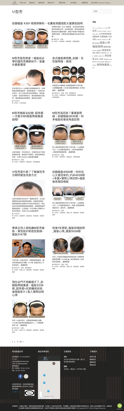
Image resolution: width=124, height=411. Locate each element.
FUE (103, 28)
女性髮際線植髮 (71, 95)
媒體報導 (95, 37)
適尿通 (110, 59)
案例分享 (51, 3)
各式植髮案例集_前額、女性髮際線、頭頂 (68, 60)
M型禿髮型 (22, 103)
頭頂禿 (102, 61)
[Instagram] (26, 376)
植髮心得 (69, 213)
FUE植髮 (106, 28)
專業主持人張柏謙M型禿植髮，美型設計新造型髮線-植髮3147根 (28, 231)
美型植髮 (35, 270)
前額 (61, 39)
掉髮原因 (104, 39)
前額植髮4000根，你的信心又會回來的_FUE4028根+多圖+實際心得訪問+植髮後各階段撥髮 (68, 176)
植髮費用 (99, 50)
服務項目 (41, 3)
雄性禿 (94, 61)
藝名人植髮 (99, 59)
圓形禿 (97, 34)
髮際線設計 (72, 93)
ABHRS (94, 28)
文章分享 (17, 101)
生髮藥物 (100, 56)
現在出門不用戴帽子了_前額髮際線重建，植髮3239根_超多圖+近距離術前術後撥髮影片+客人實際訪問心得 (28, 288)
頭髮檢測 (107, 61)
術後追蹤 (35, 216)
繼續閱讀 (61, 90)
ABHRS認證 (98, 28)
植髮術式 (32, 3)
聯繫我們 (85, 3)
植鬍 (93, 53)
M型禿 (56, 41)
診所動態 (73, 3)
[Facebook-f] (20, 376)
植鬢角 (98, 53)
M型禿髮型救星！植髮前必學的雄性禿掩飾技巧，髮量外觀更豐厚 (28, 61)
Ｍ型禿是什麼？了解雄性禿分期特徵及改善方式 (28, 173)
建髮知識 (62, 3)
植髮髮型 (29, 162)
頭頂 (66, 93)
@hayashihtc (23, 364)
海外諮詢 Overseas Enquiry (100, 3)
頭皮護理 (98, 61)
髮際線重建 (76, 41)
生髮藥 (95, 56)
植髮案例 (68, 41)
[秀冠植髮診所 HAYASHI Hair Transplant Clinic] (14, 2)
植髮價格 (97, 43)
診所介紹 (23, 3)
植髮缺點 (94, 50)
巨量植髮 (61, 41)
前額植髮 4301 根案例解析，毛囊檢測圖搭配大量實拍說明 (47, 23)
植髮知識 (29, 216)
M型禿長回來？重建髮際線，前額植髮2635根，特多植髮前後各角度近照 (68, 116)
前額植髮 (62, 95)
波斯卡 (107, 53)
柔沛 (107, 39)
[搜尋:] (102, 11)
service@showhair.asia (20, 361)
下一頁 (20, 342)
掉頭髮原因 (98, 39)
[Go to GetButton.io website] (120, 409)
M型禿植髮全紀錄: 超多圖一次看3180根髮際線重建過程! (27, 116)
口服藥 (108, 31)
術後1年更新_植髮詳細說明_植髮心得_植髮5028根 (68, 229)
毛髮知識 (103, 53)
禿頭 (103, 56)
